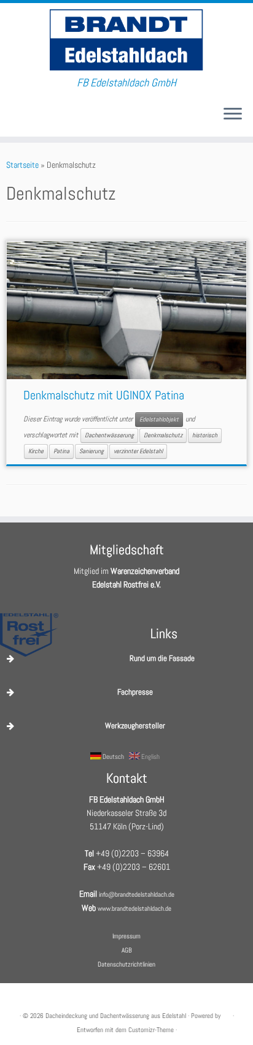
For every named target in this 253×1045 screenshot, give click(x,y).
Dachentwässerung (109, 435)
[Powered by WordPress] (226, 1013)
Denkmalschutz (163, 435)
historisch (204, 435)
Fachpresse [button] (135, 692)
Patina (61, 451)
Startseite (22, 164)
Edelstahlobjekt (159, 419)
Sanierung (91, 451)
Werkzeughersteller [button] (135, 725)
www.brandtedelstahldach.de (134, 908)
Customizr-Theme (151, 1029)
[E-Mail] (10, 118)
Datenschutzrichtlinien (126, 964)
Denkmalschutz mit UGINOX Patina (103, 395)
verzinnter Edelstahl (138, 451)
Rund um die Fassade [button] (162, 658)
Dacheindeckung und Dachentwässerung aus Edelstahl (115, 1015)
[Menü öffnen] (233, 114)
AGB (127, 950)
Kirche (36, 451)
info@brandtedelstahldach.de (136, 894)
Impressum (126, 936)
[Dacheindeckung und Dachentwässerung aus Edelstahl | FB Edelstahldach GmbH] (126, 39)
